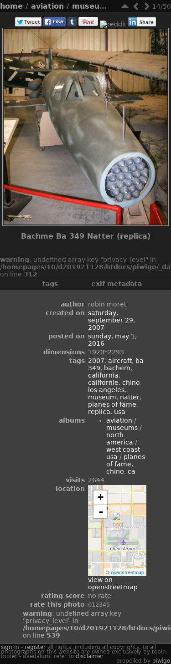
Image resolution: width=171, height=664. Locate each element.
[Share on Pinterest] (88, 24)
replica (99, 411)
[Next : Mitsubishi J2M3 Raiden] (146, 6)
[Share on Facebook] (54, 24)
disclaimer (90, 656)
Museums (92, 6)
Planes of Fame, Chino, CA (125, 464)
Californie (103, 382)
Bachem (117, 368)
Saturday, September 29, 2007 (111, 320)
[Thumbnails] (124, 6)
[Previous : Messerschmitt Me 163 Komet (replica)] (135, 6)
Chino (131, 382)
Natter (130, 397)
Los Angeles (106, 389)
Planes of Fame (112, 404)
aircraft (120, 360)
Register (35, 647)
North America (119, 438)
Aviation (47, 6)
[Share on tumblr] (72, 24)
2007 (96, 360)
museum (102, 397)
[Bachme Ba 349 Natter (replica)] (117, 521)
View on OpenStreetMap (113, 583)
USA (119, 411)
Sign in (10, 647)
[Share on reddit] (113, 24)
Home (11, 6)
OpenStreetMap (127, 572)
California (103, 375)
